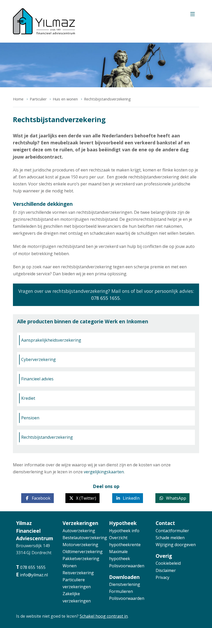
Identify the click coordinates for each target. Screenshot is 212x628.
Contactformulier (172, 530)
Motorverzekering (80, 544)
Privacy (162, 577)
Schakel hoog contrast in (104, 616)
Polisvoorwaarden (126, 566)
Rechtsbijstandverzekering (47, 437)
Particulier (38, 99)
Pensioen (30, 418)
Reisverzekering (78, 573)
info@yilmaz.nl (34, 575)
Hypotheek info (124, 530)
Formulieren (121, 591)
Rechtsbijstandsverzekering (107, 99)
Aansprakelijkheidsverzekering (51, 340)
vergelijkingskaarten (104, 472)
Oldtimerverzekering (83, 551)
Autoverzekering (79, 530)
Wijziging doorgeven (176, 544)
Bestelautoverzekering (85, 537)
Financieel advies (37, 379)
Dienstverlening (124, 584)
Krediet (28, 398)
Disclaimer (166, 570)
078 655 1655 (105, 298)
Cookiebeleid (168, 563)
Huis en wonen (65, 99)
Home (18, 99)
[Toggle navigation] (192, 15)
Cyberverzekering (38, 359)
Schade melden (170, 537)
